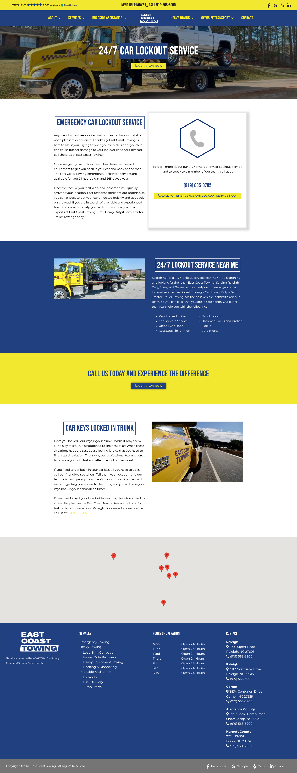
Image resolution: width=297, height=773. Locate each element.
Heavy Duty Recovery (99, 657)
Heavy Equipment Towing (103, 662)
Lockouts (90, 677)
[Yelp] (282, 5)
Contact (247, 18)
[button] (161, 568)
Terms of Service (27, 663)
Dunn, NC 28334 (238, 741)
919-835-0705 (77, 513)
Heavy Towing (180, 18)
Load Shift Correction (99, 652)
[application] (59, 18)
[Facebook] (269, 5)
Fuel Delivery (93, 682)
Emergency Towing (94, 642)
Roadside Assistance (107, 18)
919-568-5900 (166, 5)
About (52, 18)
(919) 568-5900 (240, 656)
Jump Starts (92, 687)
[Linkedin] (289, 5)
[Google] (275, 5)
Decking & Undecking (100, 667)
